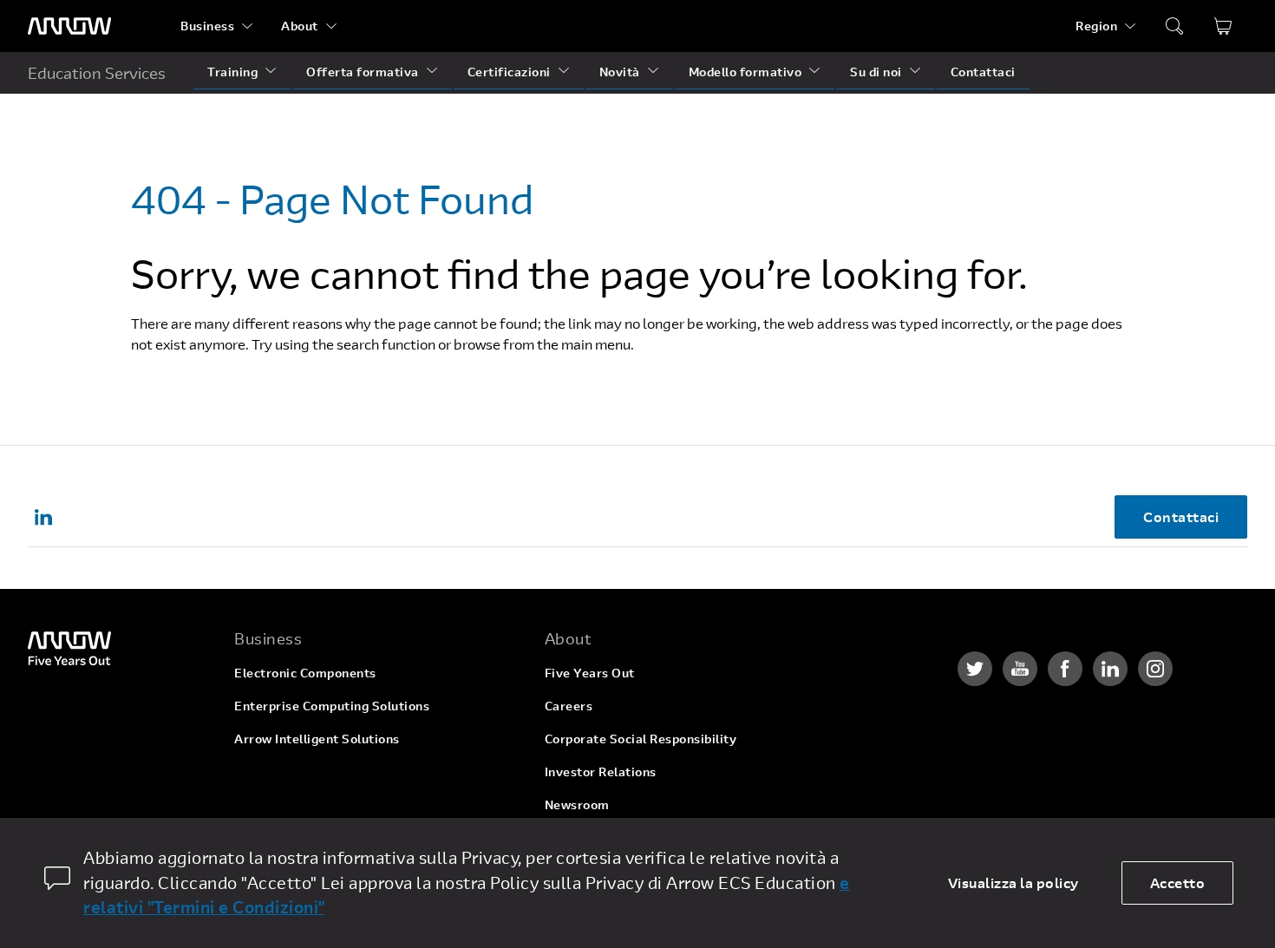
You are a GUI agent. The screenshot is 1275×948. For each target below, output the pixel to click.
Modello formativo (745, 71)
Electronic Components (305, 672)
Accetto (1178, 882)
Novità (619, 71)
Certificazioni (509, 71)
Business (207, 25)
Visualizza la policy (1013, 882)
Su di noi (876, 71)
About (299, 25)
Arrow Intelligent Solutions (317, 738)
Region (1096, 25)
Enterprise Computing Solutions (331, 705)
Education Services (97, 72)
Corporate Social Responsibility (641, 738)
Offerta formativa (362, 71)
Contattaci (983, 71)
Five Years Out (590, 672)
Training (232, 71)
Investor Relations (601, 771)
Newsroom (577, 804)
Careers (569, 705)
